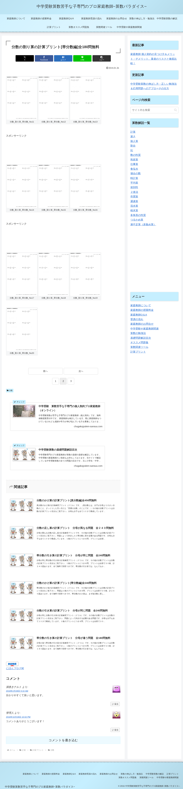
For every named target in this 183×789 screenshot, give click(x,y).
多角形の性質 (138, 215)
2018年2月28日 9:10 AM (17, 691)
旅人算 (134, 141)
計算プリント (138, 351)
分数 (11, 390)
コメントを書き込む (63, 740)
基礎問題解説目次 (140, 337)
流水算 (134, 205)
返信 (116, 704)
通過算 (134, 201)
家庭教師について (140, 305)
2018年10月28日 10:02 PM (18, 717)
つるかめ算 (136, 219)
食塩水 (134, 168)
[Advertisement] (58, 149)
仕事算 (134, 164)
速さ (133, 136)
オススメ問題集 (139, 342)
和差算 (134, 159)
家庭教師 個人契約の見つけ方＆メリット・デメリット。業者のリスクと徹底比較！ (153, 59)
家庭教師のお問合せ (142, 324)
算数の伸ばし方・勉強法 (132, 774)
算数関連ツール (139, 347)
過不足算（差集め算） (143, 224)
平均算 (134, 182)
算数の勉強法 (138, 333)
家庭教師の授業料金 (142, 310)
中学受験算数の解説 (155, 774)
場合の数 (135, 173)
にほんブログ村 (15, 668)
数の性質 (135, 155)
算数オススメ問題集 (128, 777)
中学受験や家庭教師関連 (144, 328)
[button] (102, 58)
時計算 (134, 178)
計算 (133, 131)
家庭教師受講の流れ (88, 774)
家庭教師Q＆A (138, 314)
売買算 (134, 196)
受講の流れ (136, 319)
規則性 (134, 187)
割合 (133, 145)
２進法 (134, 192)
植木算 (134, 210)
